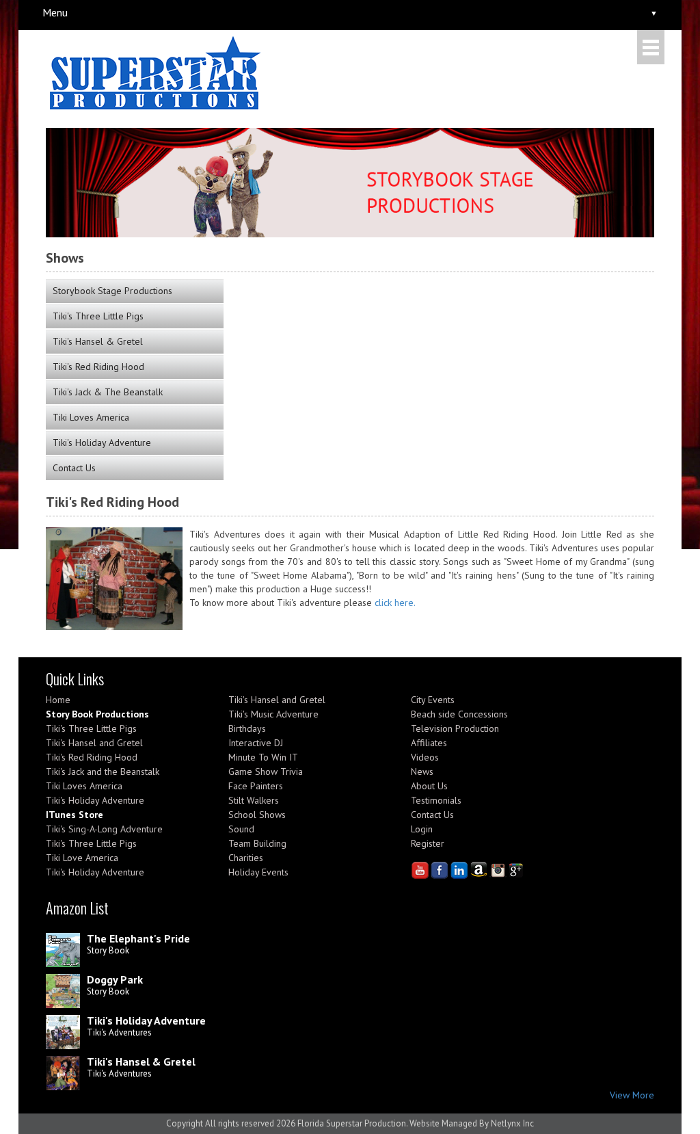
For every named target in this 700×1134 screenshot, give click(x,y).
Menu (55, 12)
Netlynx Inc (512, 1123)
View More (632, 1095)
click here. (395, 602)
